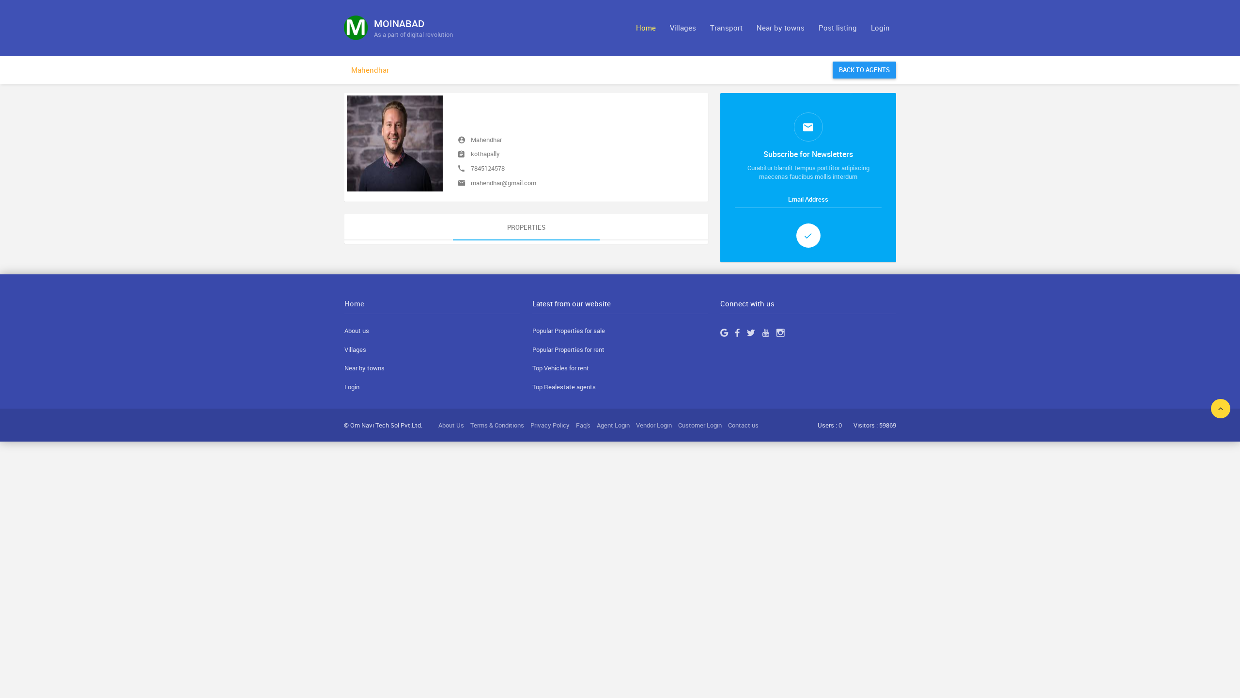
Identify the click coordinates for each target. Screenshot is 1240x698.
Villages (683, 27)
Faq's (583, 425)
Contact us (743, 425)
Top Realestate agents (564, 386)
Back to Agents (864, 69)
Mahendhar (370, 70)
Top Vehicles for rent (560, 368)
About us (356, 330)
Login (880, 27)
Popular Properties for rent (568, 349)
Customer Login (700, 425)
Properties (526, 227)
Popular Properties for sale (568, 330)
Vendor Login (654, 425)
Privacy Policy (550, 425)
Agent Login (613, 425)
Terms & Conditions (497, 425)
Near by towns (781, 27)
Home (646, 27)
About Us (451, 425)
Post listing (838, 27)
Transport (726, 27)
